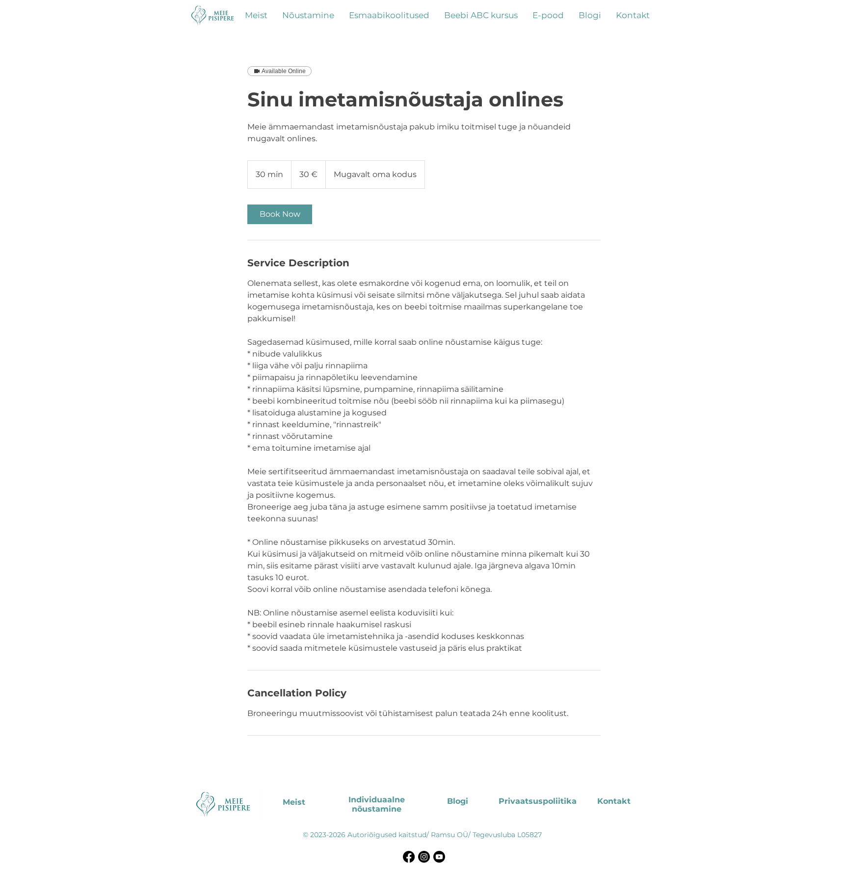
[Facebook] (409, 857)
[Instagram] (424, 857)
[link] (279, 214)
